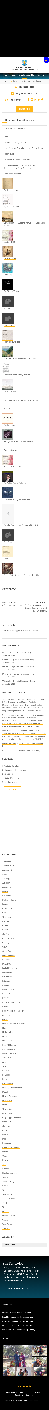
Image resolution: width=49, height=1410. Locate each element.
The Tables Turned (11, 291)
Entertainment (8, 990)
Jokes (4, 1066)
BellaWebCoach (9, 743)
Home (6, 81)
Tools (4, 1203)
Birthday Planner (9, 900)
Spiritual (5, 1169)
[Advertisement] (24, 33)
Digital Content (8, 964)
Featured (24, 109)
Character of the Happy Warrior (17, 375)
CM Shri (5, 934)
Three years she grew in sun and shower (21, 400)
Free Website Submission (13, 1011)
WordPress (7, 1224)
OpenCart (6, 1122)
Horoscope (7, 1041)
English (5, 985)
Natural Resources (10, 1096)
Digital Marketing (9, 968)
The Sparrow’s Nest (12, 342)
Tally (4, 1190)
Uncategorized (8, 1216)
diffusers (6, 960)
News (4, 1105)
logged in (18, 631)
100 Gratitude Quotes (32, 711)
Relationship (7, 1160)
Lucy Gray (8, 275)
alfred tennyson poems (12, 605)
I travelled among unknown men (17, 500)
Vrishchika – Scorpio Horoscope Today (18, 681)
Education (6, 981)
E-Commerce (8, 977)
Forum (5, 1007)
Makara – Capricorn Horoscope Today (18, 667)
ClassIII (5, 921)
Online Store (7, 1113)
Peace (5, 1135)
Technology (7, 1194)
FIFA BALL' (7, 998)
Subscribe (12, 790)
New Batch (7, 1100)
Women (5, 1220)
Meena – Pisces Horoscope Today (16, 653)
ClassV (5, 926)
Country (5, 943)
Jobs (4, 1062)
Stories (5, 1186)
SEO (4, 1164)
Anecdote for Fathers (12, 467)
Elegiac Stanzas (10, 450)
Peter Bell (8, 409)
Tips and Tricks (8, 1199)
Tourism (5, 1207)
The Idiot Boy (9, 425)
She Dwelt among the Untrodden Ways (20, 358)
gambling (6, 1015)
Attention (6, 883)
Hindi (4, 1028)
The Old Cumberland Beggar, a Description (22, 525)
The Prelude (9, 154)
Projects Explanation (11, 1147)
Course (5, 947)
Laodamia (8, 559)
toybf (4, 751)
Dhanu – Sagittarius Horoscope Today (18, 674)
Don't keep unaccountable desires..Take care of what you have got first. (36, 608)
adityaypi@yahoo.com (26, 93)
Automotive (7, 887)
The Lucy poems (11, 190)
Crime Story (7, 951)
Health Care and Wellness (13, 1024)
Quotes (5, 1156)
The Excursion (10, 391)
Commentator (8, 938)
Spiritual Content (9, 1173)
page (4, 1130)
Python (5, 1152)
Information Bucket (10, 1049)
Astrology (6, 879)
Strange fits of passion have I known (19, 442)
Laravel (5, 1071)
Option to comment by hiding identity (25, 751)
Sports (5, 1177)
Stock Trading (8, 1182)
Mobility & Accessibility (12, 1088)
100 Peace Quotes (31, 726)
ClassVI (5, 930)
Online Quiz (7, 1109)
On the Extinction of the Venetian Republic (21, 575)
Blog (15, 81)
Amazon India (8, 866)
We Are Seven (10, 258)
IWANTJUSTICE (9, 1054)
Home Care (7, 1036)
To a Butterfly (9, 325)
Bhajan (5, 891)
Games (5, 1019)
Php (4, 1139)
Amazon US (7, 870)
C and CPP (7, 908)
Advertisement (8, 862)
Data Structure (8, 955)
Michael (7, 308)
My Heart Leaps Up (12, 207)
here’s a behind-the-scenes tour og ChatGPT (24, 739)
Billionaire (21, 128)
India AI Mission (9, 1045)
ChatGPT (6, 913)
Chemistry (6, 917)
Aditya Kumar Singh (19, 1288)
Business (6, 904)
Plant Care (6, 1143)
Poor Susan (9, 542)
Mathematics (7, 1083)
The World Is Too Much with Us (17, 160)
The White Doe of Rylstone (15, 483)
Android (5, 874)
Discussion (7, 972)
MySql (5, 1092)
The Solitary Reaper (12, 174)
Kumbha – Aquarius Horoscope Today (18, 660)
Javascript (6, 1058)
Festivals (6, 994)
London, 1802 (9, 242)
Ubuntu (5, 1211)
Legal (4, 1079)
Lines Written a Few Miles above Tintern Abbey (23, 148)
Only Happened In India (12, 1118)
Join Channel (16, 100)
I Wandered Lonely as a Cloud (16, 143)
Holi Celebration (9, 1032)
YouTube (6, 1228)
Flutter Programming (11, 1002)
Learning (6, 1075)
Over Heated (7, 1126)
